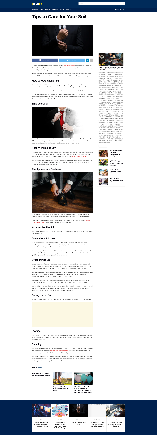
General (102, 64)
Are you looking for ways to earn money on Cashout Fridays (41, 424)
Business (47, 9)
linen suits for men (69, 65)
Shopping (57, 383)
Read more (103, 146)
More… (68, 9)
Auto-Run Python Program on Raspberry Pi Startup (115, 424)
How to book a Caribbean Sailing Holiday (115, 171)
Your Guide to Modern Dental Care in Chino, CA (116, 180)
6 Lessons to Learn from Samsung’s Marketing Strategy (97, 424)
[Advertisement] (62, 314)
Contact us (120, 9)
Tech (41, 9)
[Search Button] (123, 3)
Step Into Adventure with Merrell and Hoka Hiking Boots (61, 388)
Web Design (55, 9)
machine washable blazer (78, 156)
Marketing (35, 9)
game (41, 419)
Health (62, 9)
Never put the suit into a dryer (59, 351)
